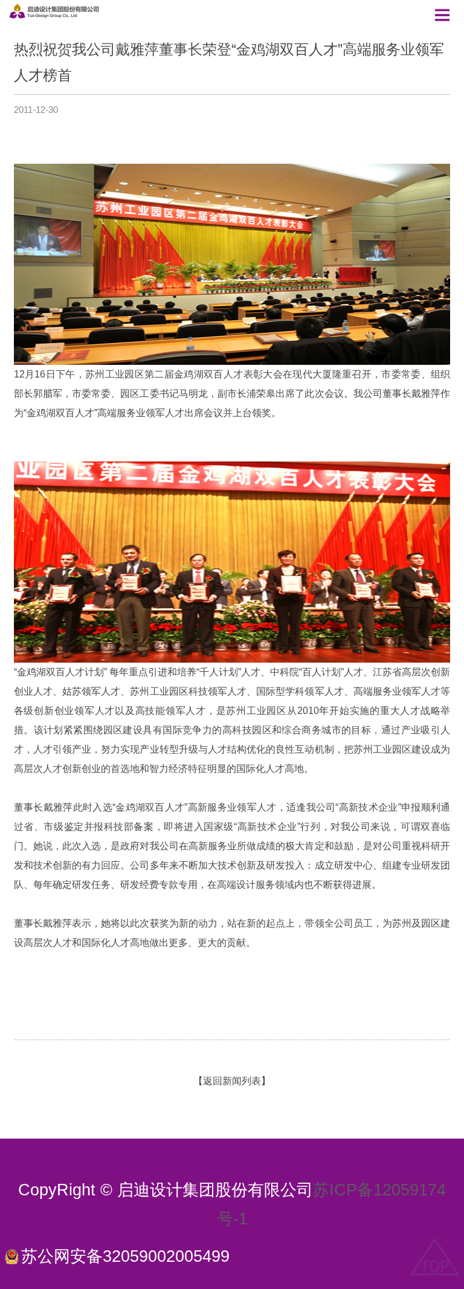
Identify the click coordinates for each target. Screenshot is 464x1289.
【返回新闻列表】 (232, 1081)
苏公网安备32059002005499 (125, 1256)
